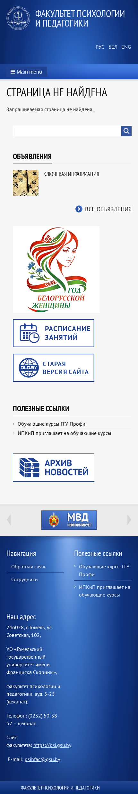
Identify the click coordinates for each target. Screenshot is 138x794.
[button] (26, 72)
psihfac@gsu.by (42, 759)
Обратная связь (28, 566)
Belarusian (112, 47)
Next (129, 520)
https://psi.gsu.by (52, 745)
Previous (8, 520)
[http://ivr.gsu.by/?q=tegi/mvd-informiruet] (69, 520)
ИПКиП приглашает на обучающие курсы (64, 433)
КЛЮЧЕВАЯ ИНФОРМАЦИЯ (71, 174)
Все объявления (108, 209)
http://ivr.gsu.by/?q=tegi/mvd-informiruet (69, 520)
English (125, 47)
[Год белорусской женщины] (56, 269)
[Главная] (20, 18)
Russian (99, 47)
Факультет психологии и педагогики (80, 18)
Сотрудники (24, 579)
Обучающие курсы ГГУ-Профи (51, 424)
